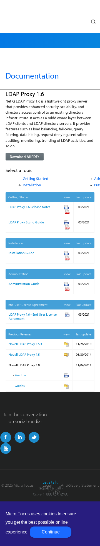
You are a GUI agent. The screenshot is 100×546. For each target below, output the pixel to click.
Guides (20, 386)
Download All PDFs (24, 156)
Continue (51, 532)
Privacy (54, 491)
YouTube (5, 448)
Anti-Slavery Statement (80, 485)
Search (93, 20)
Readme (20, 375)
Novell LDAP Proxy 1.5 (24, 354)
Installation (32, 184)
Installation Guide (21, 253)
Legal (47, 485)
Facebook (5, 437)
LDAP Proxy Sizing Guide (26, 222)
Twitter (34, 437)
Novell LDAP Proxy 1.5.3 (25, 344)
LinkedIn (20, 437)
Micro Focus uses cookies (31, 513)
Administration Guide (24, 284)
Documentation (32, 75)
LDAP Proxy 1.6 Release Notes (29, 207)
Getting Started (35, 178)
